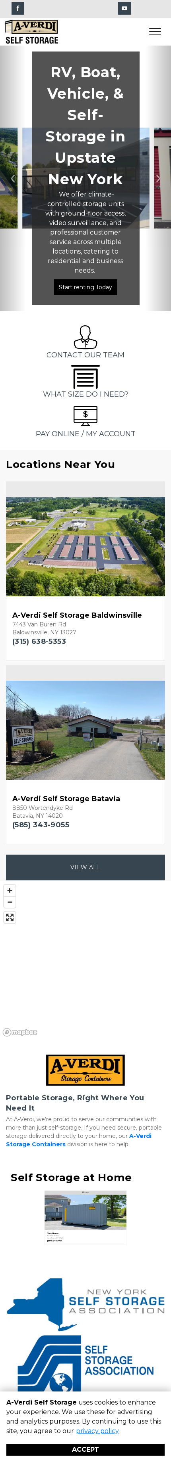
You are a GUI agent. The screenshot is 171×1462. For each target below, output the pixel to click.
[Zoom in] (10, 890)
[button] (13, 178)
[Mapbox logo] (19, 1032)
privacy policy (97, 1431)
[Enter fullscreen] (10, 917)
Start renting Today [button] (85, 287)
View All (85, 867)
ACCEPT (85, 1449)
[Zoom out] (10, 902)
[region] (85, 960)
